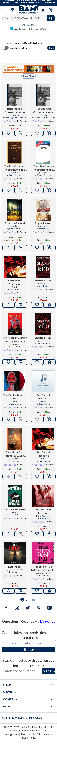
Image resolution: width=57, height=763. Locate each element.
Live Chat (47, 621)
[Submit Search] (51, 18)
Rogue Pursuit (43, 223)
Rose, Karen (44, 575)
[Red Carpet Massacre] (15, 267)
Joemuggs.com (11, 734)
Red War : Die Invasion (43, 511)
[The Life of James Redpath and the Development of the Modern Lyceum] (43, 152)
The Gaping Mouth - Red (14, 396)
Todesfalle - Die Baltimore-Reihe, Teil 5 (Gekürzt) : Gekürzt (43, 568)
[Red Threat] (15, 553)
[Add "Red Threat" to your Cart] (21, 591)
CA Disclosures (45, 734)
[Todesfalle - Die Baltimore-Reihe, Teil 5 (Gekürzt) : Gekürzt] (43, 553)
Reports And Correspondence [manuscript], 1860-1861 (14, 110)
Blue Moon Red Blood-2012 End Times (14, 454)
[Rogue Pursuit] (43, 209)
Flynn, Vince (44, 518)
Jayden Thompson (44, 286)
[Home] (28, 10)
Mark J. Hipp (44, 228)
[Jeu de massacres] (14, 496)
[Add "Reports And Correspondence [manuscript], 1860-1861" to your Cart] (21, 133)
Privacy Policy (28, 737)
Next (33, 599)
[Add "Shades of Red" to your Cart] (49, 305)
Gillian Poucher (15, 228)
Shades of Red (43, 280)
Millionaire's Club (37, 29)
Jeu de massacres (14, 509)
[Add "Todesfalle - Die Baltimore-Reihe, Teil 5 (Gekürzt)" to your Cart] (49, 591)
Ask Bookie (20, 28)
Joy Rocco (16, 461)
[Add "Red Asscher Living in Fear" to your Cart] (21, 362)
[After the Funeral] (15, 209)
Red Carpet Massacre (15, 282)
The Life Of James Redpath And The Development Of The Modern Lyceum (15, 168)
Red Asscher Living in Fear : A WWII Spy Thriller (15, 339)
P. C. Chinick (16, 346)
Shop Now (28, 76)
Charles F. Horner (15, 175)
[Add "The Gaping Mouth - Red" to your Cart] (21, 419)
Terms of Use (28, 734)
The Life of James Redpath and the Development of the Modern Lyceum (43, 168)
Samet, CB (16, 572)
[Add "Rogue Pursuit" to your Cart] (49, 247)
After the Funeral (15, 223)
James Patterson (16, 515)
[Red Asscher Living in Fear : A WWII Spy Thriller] (14, 324)
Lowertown (16, 404)
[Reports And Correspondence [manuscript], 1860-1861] (14, 95)
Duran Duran (15, 289)
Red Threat (14, 566)
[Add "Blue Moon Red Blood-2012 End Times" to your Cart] (21, 476)
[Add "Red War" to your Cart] (49, 533)
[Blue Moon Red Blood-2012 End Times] (14, 438)
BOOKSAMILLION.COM (33, 730)
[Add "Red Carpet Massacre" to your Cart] (21, 305)
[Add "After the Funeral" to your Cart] (21, 247)
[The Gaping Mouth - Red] (14, 381)
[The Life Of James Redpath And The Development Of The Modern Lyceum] (14, 152)
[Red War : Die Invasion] (43, 496)
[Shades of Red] (43, 267)
